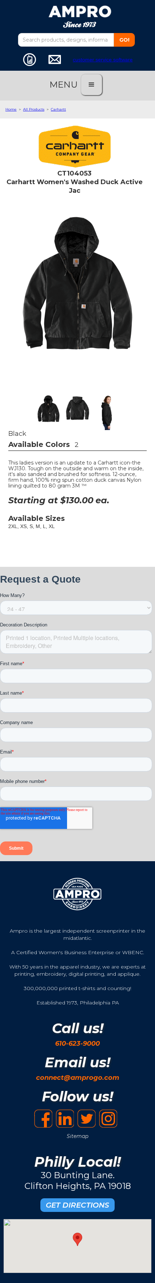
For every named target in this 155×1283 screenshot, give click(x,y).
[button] (91, 84)
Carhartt (58, 109)
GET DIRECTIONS (77, 1205)
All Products (33, 109)
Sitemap (77, 1136)
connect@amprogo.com (77, 1078)
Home (11, 109)
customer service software (103, 59)
